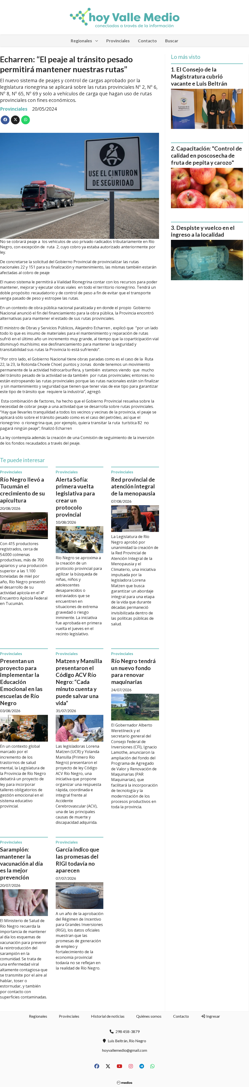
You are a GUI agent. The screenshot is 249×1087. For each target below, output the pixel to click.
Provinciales (118, 40)
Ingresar (212, 1016)
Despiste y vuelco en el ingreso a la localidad (203, 231)
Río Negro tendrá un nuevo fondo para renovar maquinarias (133, 671)
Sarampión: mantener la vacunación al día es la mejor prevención (21, 863)
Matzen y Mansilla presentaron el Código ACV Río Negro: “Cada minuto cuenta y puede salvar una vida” (79, 681)
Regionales (81, 40)
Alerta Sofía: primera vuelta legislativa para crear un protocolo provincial (75, 497)
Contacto (147, 40)
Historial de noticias (107, 1016)
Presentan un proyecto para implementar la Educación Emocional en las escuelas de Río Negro (21, 681)
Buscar (171, 40)
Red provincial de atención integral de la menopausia (133, 486)
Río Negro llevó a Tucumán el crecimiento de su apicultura (22, 490)
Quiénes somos (148, 1016)
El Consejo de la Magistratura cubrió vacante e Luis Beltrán (199, 76)
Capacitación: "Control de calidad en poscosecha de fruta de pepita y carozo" (206, 155)
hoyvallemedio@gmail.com (124, 1050)
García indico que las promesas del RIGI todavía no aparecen (77, 860)
